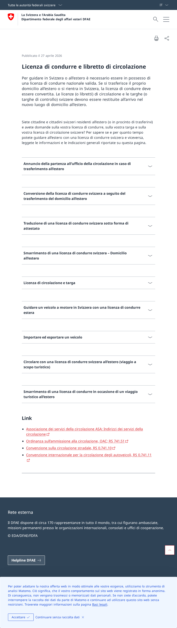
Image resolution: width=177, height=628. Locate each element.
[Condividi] (166, 38)
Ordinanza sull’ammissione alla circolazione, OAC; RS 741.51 (75, 441)
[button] (169, 550)
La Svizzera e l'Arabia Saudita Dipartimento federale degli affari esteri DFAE (55, 17)
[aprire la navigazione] (166, 19)
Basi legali (99, 604)
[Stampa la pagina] (156, 38)
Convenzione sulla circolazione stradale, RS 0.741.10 (69, 448)
